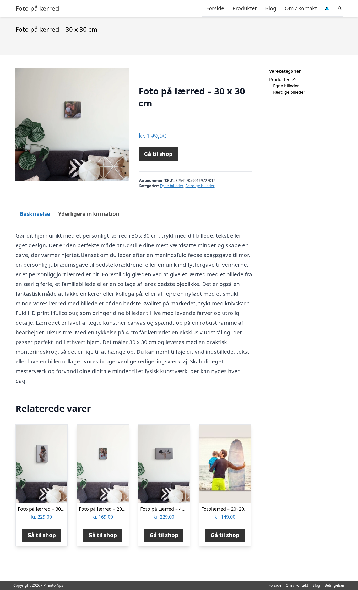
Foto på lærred (37, 8)
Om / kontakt (301, 8)
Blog (270, 8)
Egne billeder (171, 185)
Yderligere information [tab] (89, 213)
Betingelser (334, 585)
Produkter (244, 8)
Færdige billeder (200, 185)
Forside (215, 8)
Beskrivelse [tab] (35, 213)
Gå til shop (158, 154)
